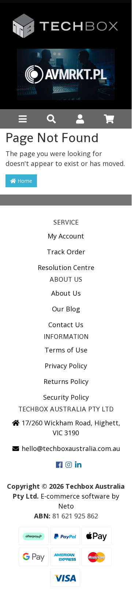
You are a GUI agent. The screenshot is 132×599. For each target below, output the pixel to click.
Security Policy (66, 397)
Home (24, 180)
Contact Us (65, 324)
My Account (66, 236)
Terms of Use (66, 349)
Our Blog (66, 308)
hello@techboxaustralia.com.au (70, 448)
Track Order (66, 251)
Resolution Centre (66, 267)
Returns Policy (66, 381)
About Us (66, 293)
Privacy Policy (66, 365)
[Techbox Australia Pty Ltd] (65, 28)
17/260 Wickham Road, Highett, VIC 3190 (70, 427)
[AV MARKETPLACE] (65, 76)
